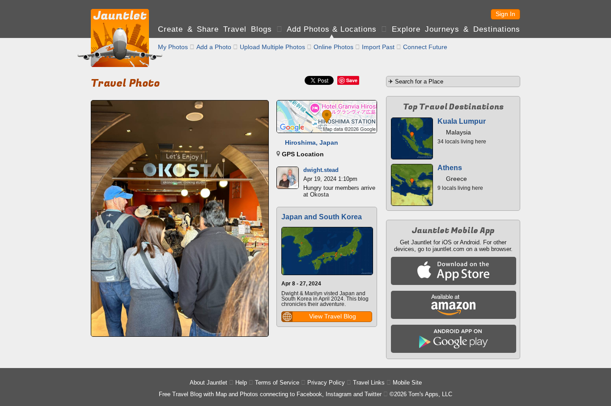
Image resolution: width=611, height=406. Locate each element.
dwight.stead (321, 170)
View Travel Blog (332, 316)
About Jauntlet (208, 382)
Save (351, 80)
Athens (449, 168)
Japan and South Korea (321, 217)
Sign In (505, 13)
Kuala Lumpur (461, 121)
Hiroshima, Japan (311, 142)
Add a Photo (213, 46)
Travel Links (369, 382)
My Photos (173, 46)
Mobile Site (407, 382)
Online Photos (333, 46)
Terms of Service (277, 382)
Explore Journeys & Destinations (456, 29)
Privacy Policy (326, 382)
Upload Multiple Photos (272, 46)
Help (241, 382)
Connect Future (425, 46)
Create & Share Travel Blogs (215, 29)
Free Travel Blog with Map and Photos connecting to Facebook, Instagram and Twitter (270, 394)
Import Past (378, 46)
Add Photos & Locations (332, 29)
